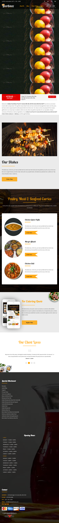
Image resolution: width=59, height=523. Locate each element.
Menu (28, 6)
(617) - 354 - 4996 (16, 1)
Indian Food (4, 406)
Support (4, 390)
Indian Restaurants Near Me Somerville (11, 400)
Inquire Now (29, 322)
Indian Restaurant (6, 408)
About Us (22, 6)
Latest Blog (4, 388)
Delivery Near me (6, 410)
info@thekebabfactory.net (12, 502)
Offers (42, 6)
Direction (4, 386)
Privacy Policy (5, 392)
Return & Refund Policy (7, 396)
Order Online (35, 6)
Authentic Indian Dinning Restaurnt (10, 416)
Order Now (9, 179)
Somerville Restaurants (7, 404)
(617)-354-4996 (10, 497)
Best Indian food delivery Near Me (10, 418)
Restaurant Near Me (6, 398)
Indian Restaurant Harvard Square (10, 402)
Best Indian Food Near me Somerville (10, 412)
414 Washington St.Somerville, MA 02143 (17, 495)
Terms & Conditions (6, 394)
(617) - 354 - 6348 (8, 499)
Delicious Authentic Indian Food (9, 414)
